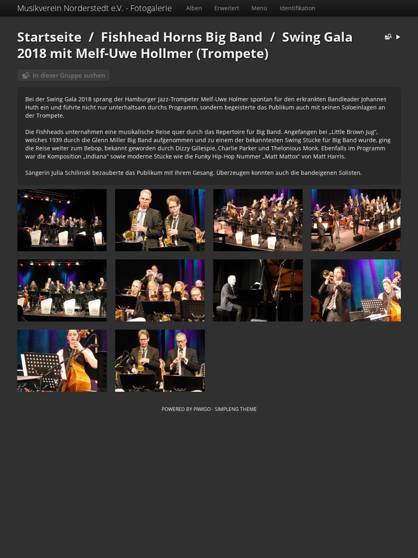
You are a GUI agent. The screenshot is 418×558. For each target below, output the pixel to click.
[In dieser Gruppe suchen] (386, 37)
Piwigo (202, 409)
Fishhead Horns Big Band (181, 36)
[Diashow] (398, 37)
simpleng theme (236, 409)
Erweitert (226, 8)
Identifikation (298, 8)
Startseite (49, 36)
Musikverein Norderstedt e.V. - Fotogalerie (94, 7)
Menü (259, 8)
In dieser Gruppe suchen (69, 75)
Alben (194, 8)
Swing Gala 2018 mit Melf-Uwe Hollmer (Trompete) (185, 45)
